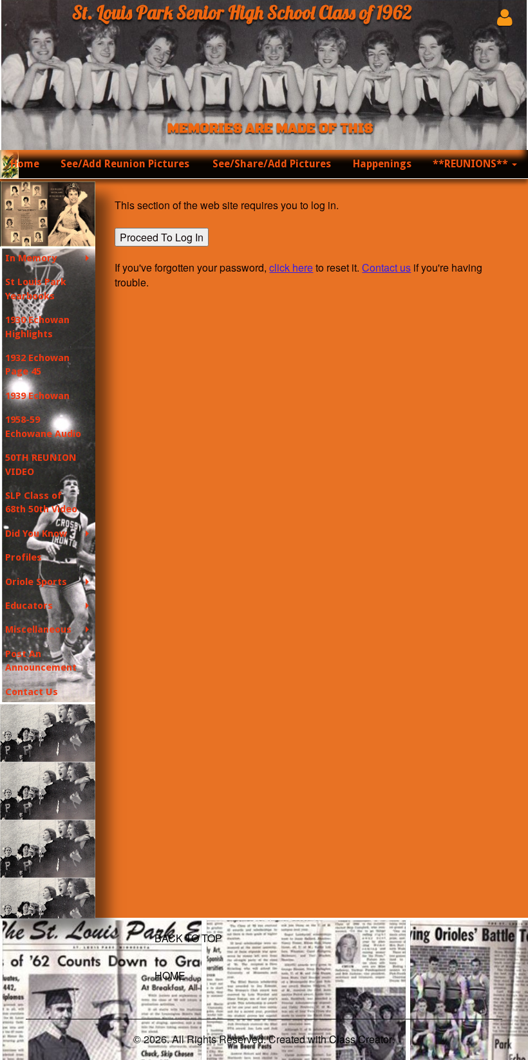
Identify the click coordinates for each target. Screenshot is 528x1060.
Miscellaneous (38, 629)
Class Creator (360, 1039)
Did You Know (36, 533)
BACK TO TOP (188, 938)
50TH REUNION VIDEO (41, 464)
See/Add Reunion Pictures (125, 164)
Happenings (382, 164)
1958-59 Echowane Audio (43, 426)
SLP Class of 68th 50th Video (41, 502)
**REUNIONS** (472, 164)
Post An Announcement (41, 660)
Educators (29, 605)
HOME (170, 975)
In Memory (31, 258)
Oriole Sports (36, 582)
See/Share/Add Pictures (271, 164)
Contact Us (31, 692)
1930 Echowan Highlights (37, 326)
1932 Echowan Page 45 (37, 364)
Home (24, 164)
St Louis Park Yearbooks (35, 288)
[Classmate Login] (504, 17)
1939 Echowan (37, 396)
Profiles (23, 557)
